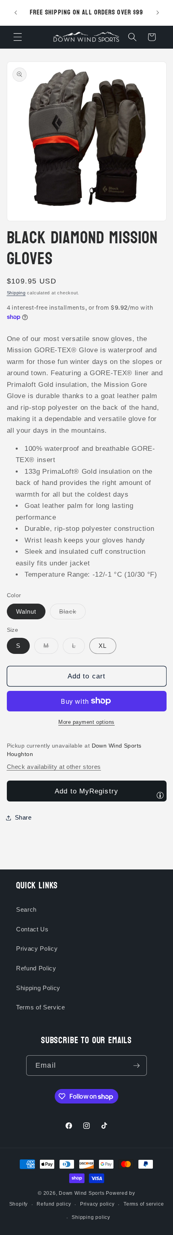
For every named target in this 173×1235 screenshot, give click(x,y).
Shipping (16, 292)
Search (26, 909)
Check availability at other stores (54, 766)
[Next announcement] (158, 13)
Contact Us (32, 929)
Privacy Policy (37, 948)
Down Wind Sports (81, 1193)
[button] (17, 37)
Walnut (26, 611)
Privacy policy (97, 1204)
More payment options (86, 722)
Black (72, 613)
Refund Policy (36, 968)
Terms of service (144, 1204)
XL (103, 645)
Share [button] (23, 817)
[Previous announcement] (16, 13)
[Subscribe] (136, 1065)
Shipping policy (91, 1217)
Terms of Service (40, 1007)
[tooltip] (160, 795)
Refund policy (54, 1204)
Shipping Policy (38, 987)
